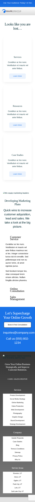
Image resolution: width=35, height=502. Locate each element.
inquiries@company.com (19, 332)
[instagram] (17, 375)
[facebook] (14, 375)
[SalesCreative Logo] (11, 10)
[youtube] (21, 375)
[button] (17, 238)
